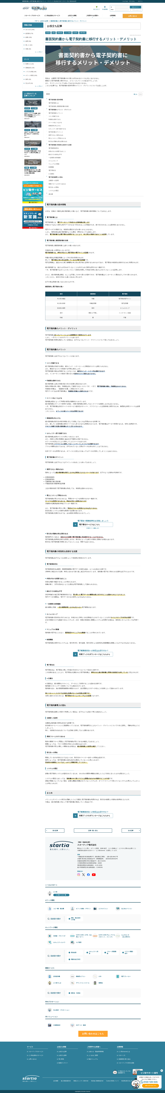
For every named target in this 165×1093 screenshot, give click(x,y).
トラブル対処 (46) (30, 71)
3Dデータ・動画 (81, 1025)
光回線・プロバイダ (59, 936)
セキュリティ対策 (93, 952)
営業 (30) (28, 49)
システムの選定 (54, 190)
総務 (53, 32)
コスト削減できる (54, 116)
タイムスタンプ (53, 161)
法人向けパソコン (126, 908)
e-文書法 (51, 174)
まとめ (51, 194)
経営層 (48, 32)
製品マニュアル (93, 1059)
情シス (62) (28, 45)
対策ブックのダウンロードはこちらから (94, 654)
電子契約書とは (54, 103)
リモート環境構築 (111, 952)
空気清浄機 (56, 976)
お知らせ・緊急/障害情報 (96, 1051)
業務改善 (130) (29, 67)
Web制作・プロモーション (61, 1010)
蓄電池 (101, 983)
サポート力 (121, 1055)
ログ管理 (78, 942)
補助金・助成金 (75, 993)
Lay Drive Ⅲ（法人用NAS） (126, 936)
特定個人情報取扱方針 (97, 1081)
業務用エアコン (80, 976)
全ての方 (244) (29, 29)
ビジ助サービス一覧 (61, 895)
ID (111, 7)
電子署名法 (52, 170)
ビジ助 (55, 892)
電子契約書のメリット (56, 113)
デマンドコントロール (82, 983)
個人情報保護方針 (66, 1081)
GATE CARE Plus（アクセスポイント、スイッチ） (107, 936)
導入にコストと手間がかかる (57, 138)
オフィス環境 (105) (31, 75)
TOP (36, 21)
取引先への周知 (54, 187)
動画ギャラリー (63, 1063)
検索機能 (51, 167)
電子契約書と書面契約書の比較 (59, 106)
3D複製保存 (56, 1025)
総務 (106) (28, 37)
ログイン (140, 1)
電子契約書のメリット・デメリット (60, 109)
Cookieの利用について (112, 1081)
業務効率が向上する (55, 125)
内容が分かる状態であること (57, 151)
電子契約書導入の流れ (56, 177)
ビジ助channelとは (124, 1051)
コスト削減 (68, 32)
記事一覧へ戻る (93, 830)
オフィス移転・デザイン (83, 908)
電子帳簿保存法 (54, 148)
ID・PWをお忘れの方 (135, 10)
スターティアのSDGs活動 (126, 1063)
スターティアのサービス (32, 15)
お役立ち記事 (44, 21)
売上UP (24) (29, 83)
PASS (112, 9)
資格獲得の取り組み (124, 1059)
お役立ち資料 (63, 1055)
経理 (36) (28, 41)
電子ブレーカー (126, 976)
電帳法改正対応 (75, 959)
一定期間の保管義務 (55, 157)
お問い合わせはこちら (93, 1033)
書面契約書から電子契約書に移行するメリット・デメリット (69, 21)
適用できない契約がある (56, 135)
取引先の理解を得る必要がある (58, 141)
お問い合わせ (132, 16)
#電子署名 (82, 32)
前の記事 (55, 830)
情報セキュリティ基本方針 (81, 1081)
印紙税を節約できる (55, 119)
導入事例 (61, 1059)
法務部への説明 (54, 180)
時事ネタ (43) (29, 64)
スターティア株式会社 (86, 845)
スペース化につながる (55, 122)
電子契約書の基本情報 (56, 99)
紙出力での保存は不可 (55, 154)
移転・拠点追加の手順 (75, 919)
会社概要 (55, 1081)
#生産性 (75, 32)
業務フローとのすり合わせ (57, 184)
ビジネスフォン (103, 908)
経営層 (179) (29, 33)
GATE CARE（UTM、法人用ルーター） (84, 936)
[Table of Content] (140, 94)
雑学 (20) (28, 79)
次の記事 (130, 830)
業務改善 (59, 32)
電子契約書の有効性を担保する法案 (60, 145)
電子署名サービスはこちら (89, 524)
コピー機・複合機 (58, 908)
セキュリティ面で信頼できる (57, 129)
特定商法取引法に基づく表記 (129, 1081)
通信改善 (73, 952)
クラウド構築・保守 (129, 952)
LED (100, 976)
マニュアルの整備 (54, 164)
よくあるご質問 (93, 1055)
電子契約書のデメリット (56, 132)
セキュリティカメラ (59, 942)
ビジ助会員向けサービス (52, 15)
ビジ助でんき (57, 983)
